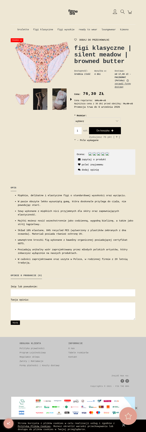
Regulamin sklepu (30, 357)
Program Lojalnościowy (33, 353)
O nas (71, 348)
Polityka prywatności (32, 348)
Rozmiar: (80, 115)
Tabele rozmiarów (78, 353)
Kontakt (72, 357)
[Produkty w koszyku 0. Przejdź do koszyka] (130, 14)
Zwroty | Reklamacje (31, 361)
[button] (71, 99)
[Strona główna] (73, 12)
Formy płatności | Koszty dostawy (39, 365)
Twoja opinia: (20, 299)
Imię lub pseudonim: (24, 286)
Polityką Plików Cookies (34, 426)
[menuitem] (23, 30)
